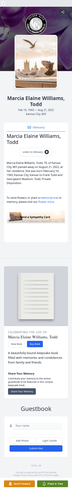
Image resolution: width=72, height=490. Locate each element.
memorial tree (49, 198)
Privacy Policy (26, 475)
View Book (16, 344)
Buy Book (35, 344)
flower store (46, 202)
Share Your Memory (22, 391)
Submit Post (36, 448)
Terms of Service (45, 475)
